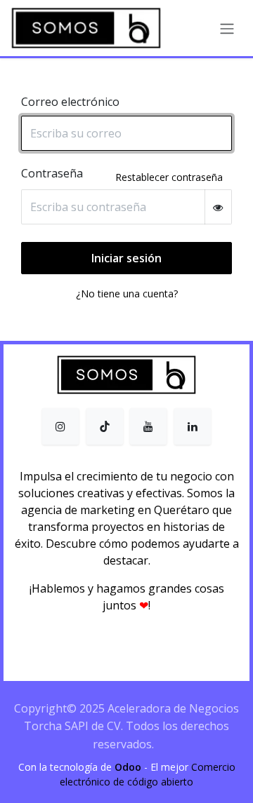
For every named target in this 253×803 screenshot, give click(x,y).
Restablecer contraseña (169, 177)
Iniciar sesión (126, 258)
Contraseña (52, 173)
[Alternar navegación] (227, 28)
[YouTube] (148, 426)
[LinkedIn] (192, 426)
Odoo (129, 767)
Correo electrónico (70, 101)
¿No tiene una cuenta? (127, 293)
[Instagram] (60, 426)
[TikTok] (104, 426)
